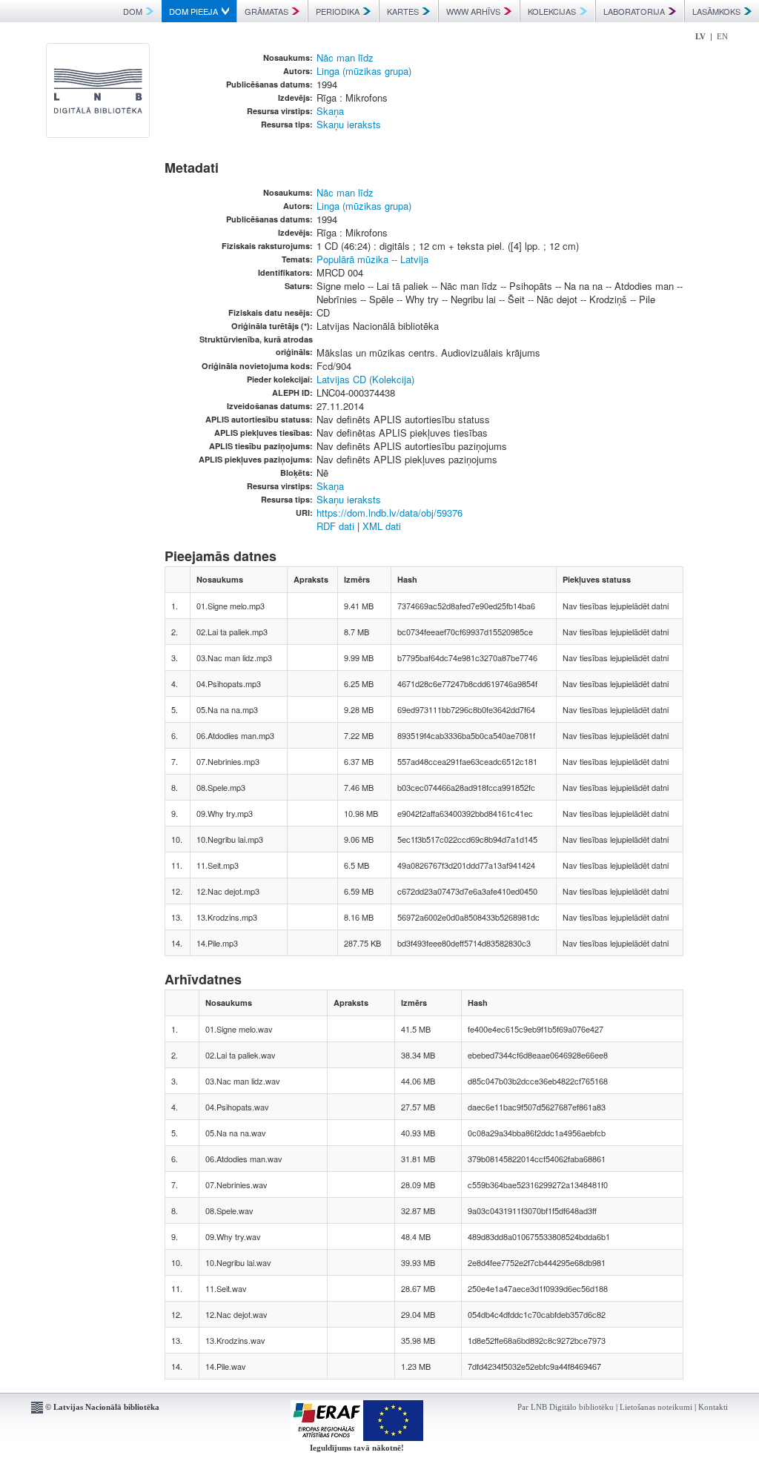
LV (700, 36)
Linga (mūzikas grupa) (363, 71)
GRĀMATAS (266, 11)
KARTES (403, 11)
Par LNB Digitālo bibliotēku (565, 1406)
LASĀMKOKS (716, 11)
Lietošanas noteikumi (656, 1406)
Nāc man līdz (345, 57)
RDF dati (335, 526)
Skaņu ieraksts (348, 124)
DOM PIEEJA (193, 11)
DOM (132, 11)
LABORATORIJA (634, 11)
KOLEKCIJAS (552, 11)
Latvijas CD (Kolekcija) (365, 379)
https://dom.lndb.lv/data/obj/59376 (389, 513)
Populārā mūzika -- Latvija (372, 259)
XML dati (381, 526)
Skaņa (330, 111)
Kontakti (713, 1406)
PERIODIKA (337, 11)
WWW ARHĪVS (473, 11)
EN (722, 36)
